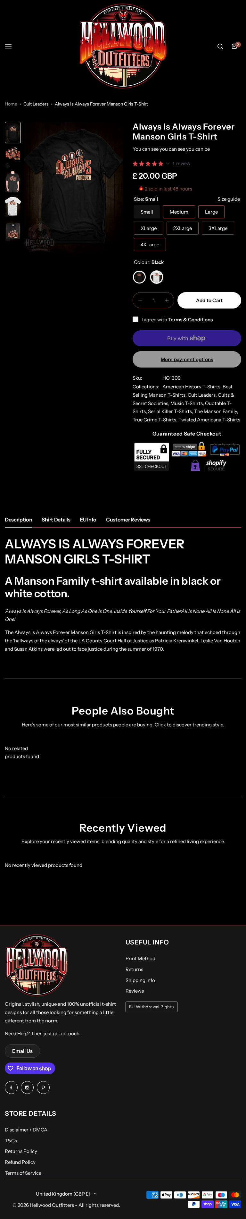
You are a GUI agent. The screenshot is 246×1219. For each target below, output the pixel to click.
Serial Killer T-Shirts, (171, 411)
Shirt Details (56, 519)
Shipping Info (140, 980)
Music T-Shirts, (187, 403)
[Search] (220, 46)
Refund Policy (20, 1162)
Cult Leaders (36, 104)
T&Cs (11, 1141)
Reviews (135, 991)
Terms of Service (23, 1173)
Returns (134, 969)
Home (11, 104)
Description (18, 519)
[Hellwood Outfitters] (123, 46)
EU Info (88, 519)
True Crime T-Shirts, (155, 420)
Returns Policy (21, 1151)
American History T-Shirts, (192, 387)
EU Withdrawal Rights (151, 1006)
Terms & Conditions (190, 320)
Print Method (140, 958)
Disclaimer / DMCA (26, 1130)
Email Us (22, 1051)
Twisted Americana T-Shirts (209, 420)
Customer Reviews (128, 519)
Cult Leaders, (203, 395)
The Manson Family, (216, 411)
